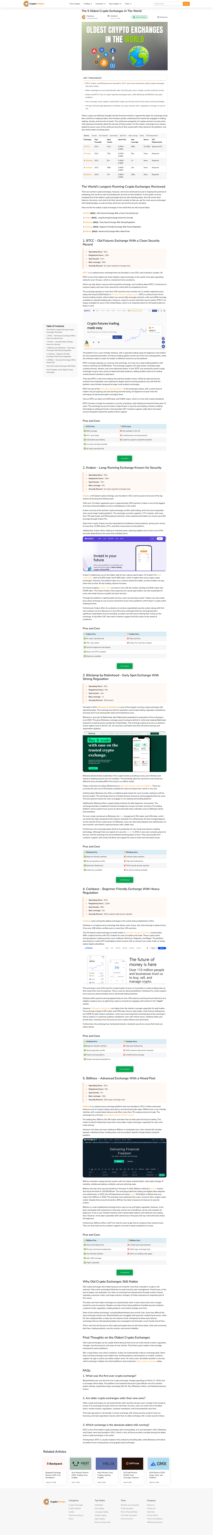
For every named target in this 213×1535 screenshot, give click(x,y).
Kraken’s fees (105, 588)
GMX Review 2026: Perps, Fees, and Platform (157, 1475)
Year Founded (103, 136)
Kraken (88, 153)
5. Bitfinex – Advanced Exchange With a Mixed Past (61, 361)
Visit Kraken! (124, 666)
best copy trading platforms (111, 389)
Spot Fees (123, 136)
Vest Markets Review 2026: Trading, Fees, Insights (80, 1475)
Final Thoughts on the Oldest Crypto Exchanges (59, 371)
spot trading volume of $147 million (119, 1115)
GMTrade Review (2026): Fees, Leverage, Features (131, 1475)
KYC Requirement (152, 136)
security (153, 1188)
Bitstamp (89, 160)
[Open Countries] (105, 3)
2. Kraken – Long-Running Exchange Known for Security (59, 343)
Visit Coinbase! (125, 1069)
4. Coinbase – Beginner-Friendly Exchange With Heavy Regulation (58, 355)
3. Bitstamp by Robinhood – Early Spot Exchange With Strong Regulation (60, 349)
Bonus (142, 136)
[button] (139, 17)
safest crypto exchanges (146, 1361)
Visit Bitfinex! (124, 1272)
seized (133, 1194)
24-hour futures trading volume (125, 294)
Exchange (87, 139)
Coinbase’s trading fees (101, 1008)
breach (129, 832)
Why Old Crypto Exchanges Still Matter (61, 366)
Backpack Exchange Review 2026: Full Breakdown (53, 1475)
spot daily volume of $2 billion (137, 932)
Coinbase (89, 167)
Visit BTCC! (124, 458)
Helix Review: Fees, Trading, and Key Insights (105, 1475)
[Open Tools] (131, 3)
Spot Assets (114, 136)
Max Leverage (133, 136)
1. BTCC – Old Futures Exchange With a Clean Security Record (61, 337)
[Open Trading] (91, 3)
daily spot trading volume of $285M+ (135, 786)
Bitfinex (89, 174)
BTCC (88, 146)
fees (121, 816)
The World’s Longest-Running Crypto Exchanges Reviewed (60, 330)
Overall (94, 136)
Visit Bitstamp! (125, 880)
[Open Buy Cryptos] (120, 3)
